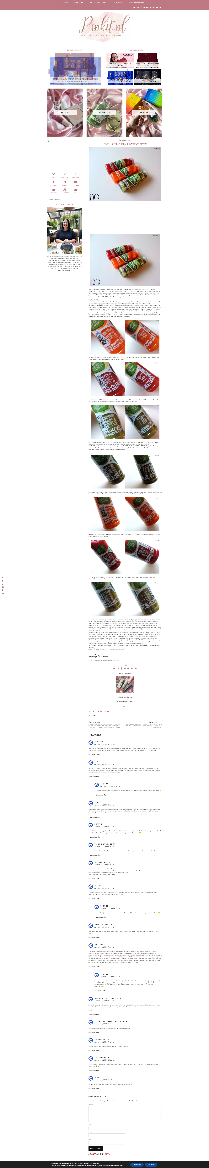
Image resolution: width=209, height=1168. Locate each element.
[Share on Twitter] (98, 711)
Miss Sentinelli (103, 924)
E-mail (90, 1132)
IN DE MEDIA (118, 2)
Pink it (104, 784)
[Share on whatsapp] (105, 711)
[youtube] (147, 7)
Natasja (98, 944)
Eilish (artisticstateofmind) (111, 1021)
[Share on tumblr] (103, 711)
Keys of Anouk (102, 1057)
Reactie (91, 1104)
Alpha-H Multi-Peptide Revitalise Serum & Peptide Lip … (125, 701)
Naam (90, 1124)
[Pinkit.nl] (104, 22)
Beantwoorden (95, 754)
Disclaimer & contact (98, 2)
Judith (98, 824)
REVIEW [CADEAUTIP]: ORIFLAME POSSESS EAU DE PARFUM (144, 724)
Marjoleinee (101, 1039)
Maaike (98, 885)
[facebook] (141, 7)
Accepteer (137, 1165)
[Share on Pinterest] (101, 711)
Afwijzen (151, 1165)
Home (66, 2)
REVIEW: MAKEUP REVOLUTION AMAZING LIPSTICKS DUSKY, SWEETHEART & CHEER (104, 724)
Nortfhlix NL (102, 862)
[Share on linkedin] (108, 711)
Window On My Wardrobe (108, 998)
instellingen (119, 1166)
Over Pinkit (79, 2)
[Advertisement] (125, 217)
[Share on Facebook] (96, 711)
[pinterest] (144, 7)
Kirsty (98, 802)
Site (89, 1139)
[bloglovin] (150, 7)
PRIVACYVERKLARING (137, 2)
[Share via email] (93, 711)
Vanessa (98, 741)
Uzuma (93, 715)
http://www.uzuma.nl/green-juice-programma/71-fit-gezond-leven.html (119, 955)
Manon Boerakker (104, 844)
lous (97, 761)
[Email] (157, 7)
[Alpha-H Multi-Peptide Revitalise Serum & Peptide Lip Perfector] (125, 684)
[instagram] (138, 7)
